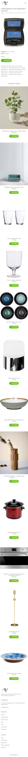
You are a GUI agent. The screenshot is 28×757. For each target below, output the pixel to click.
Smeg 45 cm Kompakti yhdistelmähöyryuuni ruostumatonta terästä (14, 574)
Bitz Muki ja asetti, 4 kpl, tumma (14, 322)
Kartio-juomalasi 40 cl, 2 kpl (14, 238)
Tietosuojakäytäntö (5, 745)
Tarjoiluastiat (4, 727)
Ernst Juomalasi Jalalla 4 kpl (14, 280)
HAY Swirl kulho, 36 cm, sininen (14, 673)
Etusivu (2, 12)
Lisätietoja (6, 60)
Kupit (2, 722)
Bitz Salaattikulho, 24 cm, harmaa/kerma (14, 420)
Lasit (8, 51)
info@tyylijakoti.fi (5, 707)
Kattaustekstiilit (4, 717)
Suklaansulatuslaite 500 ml (14, 532)
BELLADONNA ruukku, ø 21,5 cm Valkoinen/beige (14, 131)
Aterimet (3, 714)
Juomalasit (11, 51)
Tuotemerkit (3, 729)
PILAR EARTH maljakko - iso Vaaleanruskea (14, 476)
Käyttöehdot (4, 742)
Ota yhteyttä (4, 740)
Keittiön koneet (4, 719)
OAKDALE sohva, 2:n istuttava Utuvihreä (14, 187)
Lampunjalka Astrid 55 (14, 631)
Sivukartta (3, 747)
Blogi (2, 737)
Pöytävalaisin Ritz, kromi (14, 378)
